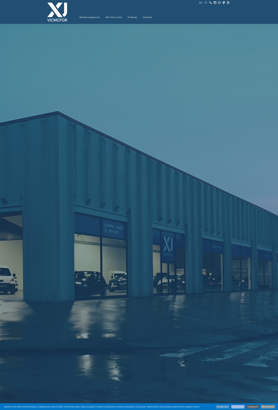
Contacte (147, 17)
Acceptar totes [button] (222, 406)
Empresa (132, 17)
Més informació (268, 406)
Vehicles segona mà (89, 17)
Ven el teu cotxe (113, 17)
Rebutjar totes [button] (237, 406)
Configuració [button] (253, 406)
